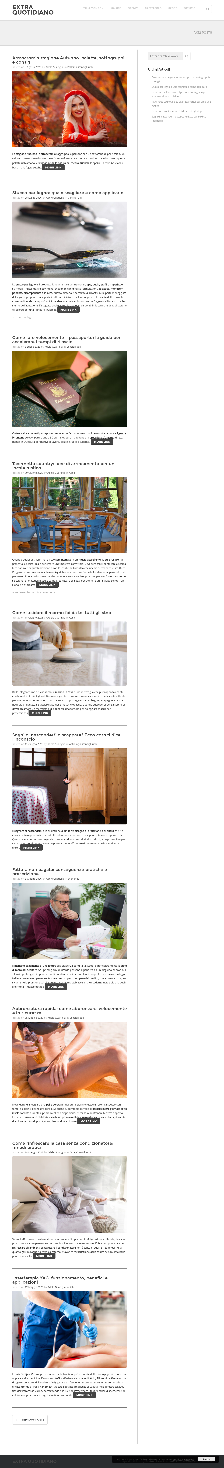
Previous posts (32, 1419)
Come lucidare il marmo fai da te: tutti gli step (61, 612)
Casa (72, 472)
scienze (133, 8)
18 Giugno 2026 (34, 617)
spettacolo (153, 8)
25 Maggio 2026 (34, 1017)
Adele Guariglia (55, 67)
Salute (73, 1287)
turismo (189, 8)
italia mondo (92, 8)
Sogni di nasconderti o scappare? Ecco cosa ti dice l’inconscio (66, 737)
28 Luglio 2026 (33, 197)
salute (116, 8)
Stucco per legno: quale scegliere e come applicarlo (68, 192)
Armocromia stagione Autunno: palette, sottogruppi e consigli (68, 60)
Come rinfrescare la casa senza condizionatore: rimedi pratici (62, 1145)
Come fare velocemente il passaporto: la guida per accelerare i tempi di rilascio (66, 339)
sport (172, 8)
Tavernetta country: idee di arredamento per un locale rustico (63, 465)
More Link (53, 167)
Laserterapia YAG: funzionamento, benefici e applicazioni (60, 1280)
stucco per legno (23, 317)
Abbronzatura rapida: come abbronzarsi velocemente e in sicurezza (69, 1010)
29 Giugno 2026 (34, 472)
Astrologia (75, 744)
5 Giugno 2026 (33, 878)
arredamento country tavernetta (33, 592)
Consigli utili (85, 67)
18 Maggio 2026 (34, 1152)
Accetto (206, 1459)
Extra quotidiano (33, 10)
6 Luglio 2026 (33, 346)
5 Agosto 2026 (33, 67)
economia (73, 878)
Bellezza (72, 67)
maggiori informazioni (183, 1459)
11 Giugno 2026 (34, 744)
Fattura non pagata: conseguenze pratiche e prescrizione (59, 871)
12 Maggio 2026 (34, 1287)
